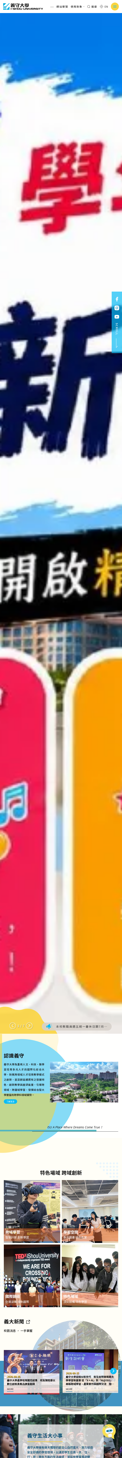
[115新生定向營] (61, 523)
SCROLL (117, 329)
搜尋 (93, 6)
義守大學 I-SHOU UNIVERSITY (23, 6)
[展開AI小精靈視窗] (110, 1435)
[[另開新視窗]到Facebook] (117, 299)
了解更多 (10, 1101)
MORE (10, 1389)
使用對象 (76, 6)
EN (106, 6)
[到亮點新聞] (27, 1321)
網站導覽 (62, 6)
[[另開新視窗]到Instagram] (117, 308)
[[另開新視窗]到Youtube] (117, 317)
